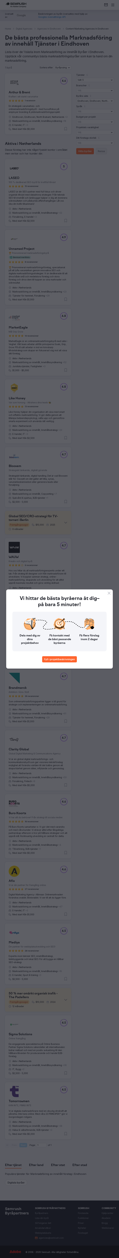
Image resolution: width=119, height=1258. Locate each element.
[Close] (109, 593)
